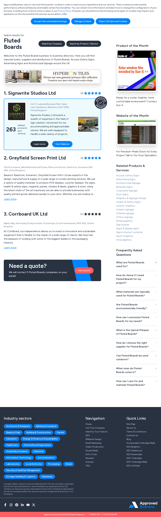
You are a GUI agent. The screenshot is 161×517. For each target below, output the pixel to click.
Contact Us (132, 435)
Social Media (92, 450)
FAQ (88, 465)
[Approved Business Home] (143, 505)
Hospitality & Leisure (17, 451)
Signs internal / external (129, 232)
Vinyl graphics (124, 239)
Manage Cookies (83, 21)
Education (11, 438)
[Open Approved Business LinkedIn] (22, 504)
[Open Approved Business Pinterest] (16, 504)
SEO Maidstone (134, 450)
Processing (53, 464)
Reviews (90, 458)
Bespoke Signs (124, 186)
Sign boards (122, 224)
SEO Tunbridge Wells (136, 462)
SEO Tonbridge (134, 458)
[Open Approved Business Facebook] (5, 504)
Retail (69, 464)
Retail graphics (124, 220)
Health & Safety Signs (128, 201)
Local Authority (34, 464)
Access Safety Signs (127, 175)
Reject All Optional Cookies (113, 21)
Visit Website (62, 144)
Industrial (38, 451)
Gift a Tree (91, 454)
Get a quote (84, 270)
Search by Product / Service (84, 43)
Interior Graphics (125, 205)
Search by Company (52, 43)
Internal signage (125, 213)
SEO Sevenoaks (134, 454)
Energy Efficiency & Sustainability (40, 438)
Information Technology (18, 457)
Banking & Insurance (46, 426)
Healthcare (12, 445)
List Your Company (95, 428)
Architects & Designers (18, 426)
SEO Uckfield (133, 465)
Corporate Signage (126, 190)
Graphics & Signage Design (131, 198)
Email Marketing (93, 443)
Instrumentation (46, 457)
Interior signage (125, 209)
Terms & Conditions (136, 431)
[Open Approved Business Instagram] (11, 504)
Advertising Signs (126, 179)
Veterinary (47, 476)
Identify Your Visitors (97, 431)
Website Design (93, 439)
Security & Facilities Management (23, 470)
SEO (88, 435)
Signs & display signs (127, 228)
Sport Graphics (124, 235)
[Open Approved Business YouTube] (28, 504)
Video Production (95, 446)
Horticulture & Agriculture (37, 445)
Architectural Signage (128, 183)
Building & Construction (38, 432)
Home (89, 424)
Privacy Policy (64, 11)
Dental (60, 432)
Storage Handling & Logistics (21, 476)
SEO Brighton (133, 446)
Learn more (39, 144)
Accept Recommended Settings (50, 21)
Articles (90, 462)
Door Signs (122, 194)
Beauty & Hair (13, 432)
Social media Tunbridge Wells (140, 443)
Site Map (130, 424)
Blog (128, 439)
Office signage (124, 217)
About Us (131, 428)
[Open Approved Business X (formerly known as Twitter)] (33, 504)
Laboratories (12, 464)
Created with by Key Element (103, 514)
